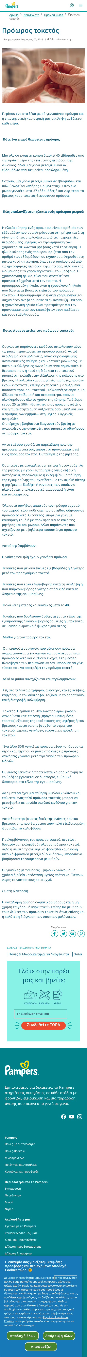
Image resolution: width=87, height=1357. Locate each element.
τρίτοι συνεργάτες (66, 1278)
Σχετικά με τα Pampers (20, 1226)
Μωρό (9, 1202)
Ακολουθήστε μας (17, 1219)
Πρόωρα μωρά (53, 15)
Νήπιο (9, 1209)
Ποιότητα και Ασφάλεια (21, 1164)
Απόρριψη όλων (59, 1336)
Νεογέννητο (31, 15)
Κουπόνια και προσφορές (21, 1171)
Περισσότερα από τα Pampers (26, 1181)
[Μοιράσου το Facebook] (54, 933)
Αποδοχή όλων (23, 1336)
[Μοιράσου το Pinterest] (81, 933)
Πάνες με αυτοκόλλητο (20, 1144)
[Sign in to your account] (71, 5)
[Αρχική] (12, 5)
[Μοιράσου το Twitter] (63, 933)
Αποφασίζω (41, 1346)
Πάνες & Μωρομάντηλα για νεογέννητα (39, 954)
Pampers (11, 1137)
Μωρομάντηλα (14, 1158)
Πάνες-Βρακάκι (15, 1151)
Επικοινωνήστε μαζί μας (21, 1233)
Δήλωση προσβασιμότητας (23, 1246)
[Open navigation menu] (80, 5)
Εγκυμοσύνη (13, 1188)
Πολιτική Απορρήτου (40, 1305)
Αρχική (14, 15)
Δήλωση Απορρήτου (18, 1253)
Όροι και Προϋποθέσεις (21, 1240)
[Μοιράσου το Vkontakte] (72, 933)
